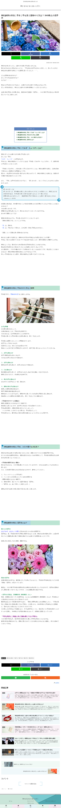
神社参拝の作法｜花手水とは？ (26, 139)
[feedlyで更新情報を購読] (15, 677)
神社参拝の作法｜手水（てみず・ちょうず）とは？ (31, 132)
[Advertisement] (30, 111)
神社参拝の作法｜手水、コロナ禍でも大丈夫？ (30, 137)
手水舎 (21, 658)
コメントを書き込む (30, 784)
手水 (17, 658)
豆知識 (4, 658)
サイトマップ (30, 801)
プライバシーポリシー (50, 801)
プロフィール (30, 803)
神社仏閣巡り (11, 658)
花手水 (26, 658)
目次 (28, 129)
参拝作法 (32, 658)
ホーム (10, 801)
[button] (40, 57)
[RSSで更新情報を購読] (45, 677)
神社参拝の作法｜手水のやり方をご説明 (28, 134)
